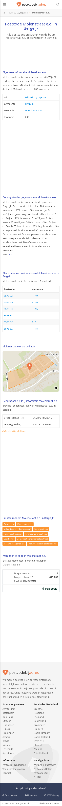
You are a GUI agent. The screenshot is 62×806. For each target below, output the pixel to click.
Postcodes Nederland (14, 764)
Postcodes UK (41, 772)
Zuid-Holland (41, 753)
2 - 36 (35, 302)
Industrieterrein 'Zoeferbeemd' (42, 543)
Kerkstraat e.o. (41, 529)
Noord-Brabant (33, 110)
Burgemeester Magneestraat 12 (23, 575)
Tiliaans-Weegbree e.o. (14, 543)
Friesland (39, 716)
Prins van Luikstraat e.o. (36, 533)
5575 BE (8, 322)
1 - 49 (35, 295)
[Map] (31, 371)
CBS (10, 254)
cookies (56, 803)
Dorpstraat (9, 524)
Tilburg (6, 728)
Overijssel (39, 740)
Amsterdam (8, 708)
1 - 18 (35, 328)
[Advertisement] (31, 159)
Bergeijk (29, 103)
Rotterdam (8, 712)
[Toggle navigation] (4, 4)
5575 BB (8, 302)
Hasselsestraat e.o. (12, 533)
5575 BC (8, 308)
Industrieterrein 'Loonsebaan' (17, 529)
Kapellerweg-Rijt (24, 524)
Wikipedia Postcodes (45, 764)
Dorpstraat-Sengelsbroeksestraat (32, 538)
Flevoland (39, 712)
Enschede (7, 749)
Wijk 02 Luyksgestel (35, 97)
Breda (5, 740)
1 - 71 (35, 315)
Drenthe (38, 708)
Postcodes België (43, 769)
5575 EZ (8, 328)
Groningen (8, 732)
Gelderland (40, 720)
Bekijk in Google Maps (15, 431)
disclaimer (44, 803)
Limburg (38, 728)
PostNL (37, 777)
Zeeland (38, 749)
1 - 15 (35, 308)
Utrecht (6, 720)
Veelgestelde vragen (13, 769)
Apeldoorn (8, 753)
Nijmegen (7, 745)
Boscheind (8, 538)
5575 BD (8, 315)
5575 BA (8, 295)
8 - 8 (34, 322)
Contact (6, 772)
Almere (6, 737)
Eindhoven (8, 725)
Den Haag (7, 716)
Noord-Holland (42, 737)
